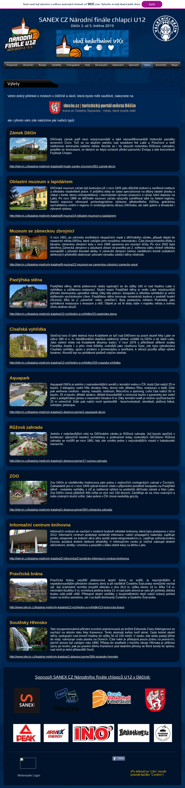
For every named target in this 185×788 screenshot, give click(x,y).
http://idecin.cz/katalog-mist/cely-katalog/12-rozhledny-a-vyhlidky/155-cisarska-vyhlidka (65, 362)
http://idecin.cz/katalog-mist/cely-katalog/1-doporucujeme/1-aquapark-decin (57, 412)
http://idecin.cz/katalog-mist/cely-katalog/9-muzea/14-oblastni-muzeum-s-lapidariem (63, 215)
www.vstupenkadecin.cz (126, 538)
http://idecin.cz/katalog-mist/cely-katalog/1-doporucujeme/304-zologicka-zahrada (61, 509)
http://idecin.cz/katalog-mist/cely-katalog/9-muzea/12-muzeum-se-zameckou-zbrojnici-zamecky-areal (74, 264)
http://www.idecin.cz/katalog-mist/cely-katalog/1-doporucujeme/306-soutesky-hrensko (64, 656)
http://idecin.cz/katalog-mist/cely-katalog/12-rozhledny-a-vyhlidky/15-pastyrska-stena (63, 313)
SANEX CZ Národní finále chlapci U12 (92, 19)
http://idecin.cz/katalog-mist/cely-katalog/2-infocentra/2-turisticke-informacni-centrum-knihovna (69, 558)
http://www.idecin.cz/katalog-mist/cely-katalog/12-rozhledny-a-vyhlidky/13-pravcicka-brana (67, 607)
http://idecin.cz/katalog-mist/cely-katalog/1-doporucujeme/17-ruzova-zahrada (58, 460)
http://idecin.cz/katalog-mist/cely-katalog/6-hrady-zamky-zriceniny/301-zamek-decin (62, 166)
